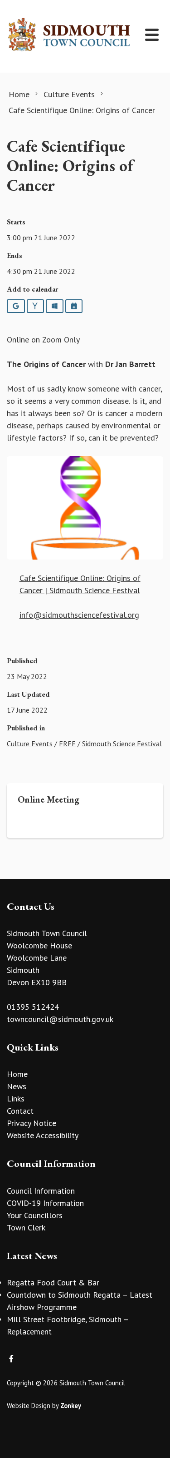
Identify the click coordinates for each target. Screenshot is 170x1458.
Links (15, 1098)
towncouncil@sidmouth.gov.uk (60, 1019)
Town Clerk (26, 1227)
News (16, 1086)
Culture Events (30, 743)
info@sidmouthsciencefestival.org (79, 615)
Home (17, 1074)
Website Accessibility (42, 1135)
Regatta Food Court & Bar (53, 1282)
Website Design (28, 1405)
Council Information (41, 1190)
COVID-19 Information (45, 1203)
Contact (20, 1111)
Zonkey (70, 1405)
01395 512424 (33, 1007)
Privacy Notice (31, 1123)
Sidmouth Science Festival (122, 743)
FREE (67, 743)
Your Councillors (35, 1215)
